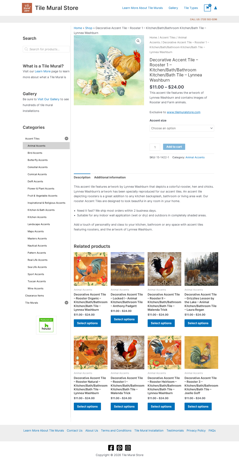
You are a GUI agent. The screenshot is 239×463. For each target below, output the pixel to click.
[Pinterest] (119, 448)
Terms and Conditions (116, 430)
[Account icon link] (215, 7)
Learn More (43, 71)
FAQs (212, 430)
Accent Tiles (168, 37)
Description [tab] (82, 177)
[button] (138, 41)
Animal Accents (195, 157)
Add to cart (174, 146)
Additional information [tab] (110, 177)
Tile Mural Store (56, 7)
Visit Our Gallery (49, 99)
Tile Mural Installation (149, 430)
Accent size (158, 120)
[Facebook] (111, 448)
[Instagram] (128, 448)
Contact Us (74, 430)
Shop (88, 28)
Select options (87, 323)
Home (78, 28)
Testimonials (175, 430)
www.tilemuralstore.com (183, 112)
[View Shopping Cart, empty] (207, 8)
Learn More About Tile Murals (43, 430)
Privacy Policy (196, 430)
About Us (91, 430)
